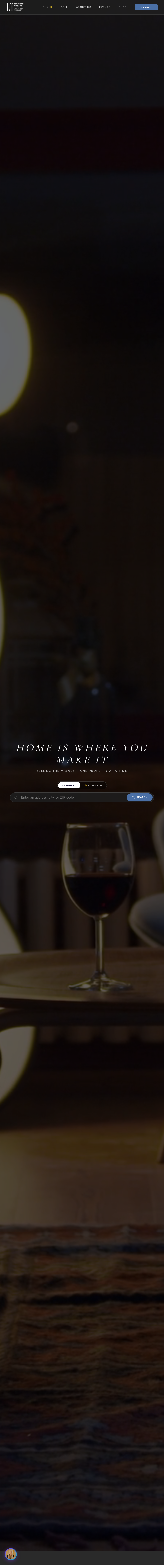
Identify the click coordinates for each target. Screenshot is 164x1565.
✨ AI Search (93, 785)
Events (105, 7)
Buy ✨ (48, 7)
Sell (64, 7)
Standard (69, 785)
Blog (123, 7)
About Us (83, 7)
